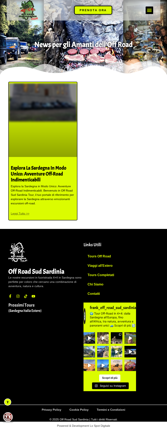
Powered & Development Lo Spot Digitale (83, 425)
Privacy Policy (51, 409)
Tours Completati (101, 275)
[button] (149, 10)
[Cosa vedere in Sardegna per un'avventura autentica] (130, 338)
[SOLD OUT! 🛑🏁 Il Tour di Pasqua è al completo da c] (130, 365)
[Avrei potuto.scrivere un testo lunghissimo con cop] (103, 338)
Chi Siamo (95, 284)
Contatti (94, 293)
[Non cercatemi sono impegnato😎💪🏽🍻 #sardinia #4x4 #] (103, 365)
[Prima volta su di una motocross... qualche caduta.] (130, 351)
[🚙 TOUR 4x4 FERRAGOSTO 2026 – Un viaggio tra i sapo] (89, 338)
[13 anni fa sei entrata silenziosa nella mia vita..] (116, 338)
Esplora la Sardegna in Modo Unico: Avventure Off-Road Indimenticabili (38, 174)
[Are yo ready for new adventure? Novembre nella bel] (89, 365)
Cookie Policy (79, 409)
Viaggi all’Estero (100, 265)
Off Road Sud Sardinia (36, 271)
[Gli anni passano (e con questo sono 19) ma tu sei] (116, 351)
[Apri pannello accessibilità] (7, 402)
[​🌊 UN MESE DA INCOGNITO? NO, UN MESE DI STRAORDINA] (103, 351)
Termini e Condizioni (111, 409)
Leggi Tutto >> (20, 213)
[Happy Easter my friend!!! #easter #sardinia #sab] (116, 365)
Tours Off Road (99, 256)
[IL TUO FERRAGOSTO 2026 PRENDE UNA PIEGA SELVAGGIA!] (89, 351)
